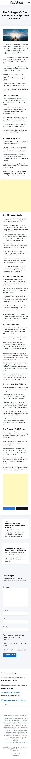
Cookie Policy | (8, 749)
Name (5, 611)
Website (5, 627)
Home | (10, 747)
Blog (6, 521)
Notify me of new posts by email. (15, 650)
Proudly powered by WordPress (10, 753)
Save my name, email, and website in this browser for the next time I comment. (15, 637)
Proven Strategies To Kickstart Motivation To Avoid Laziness (15, 525)
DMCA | (14, 749)
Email (5, 619)
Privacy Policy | (20, 749)
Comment (6, 587)
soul (4, 461)
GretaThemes (15, 755)
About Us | (15, 747)
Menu (29, 2)
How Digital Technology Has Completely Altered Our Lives (15, 549)
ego (10, 450)
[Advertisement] (15, 196)
